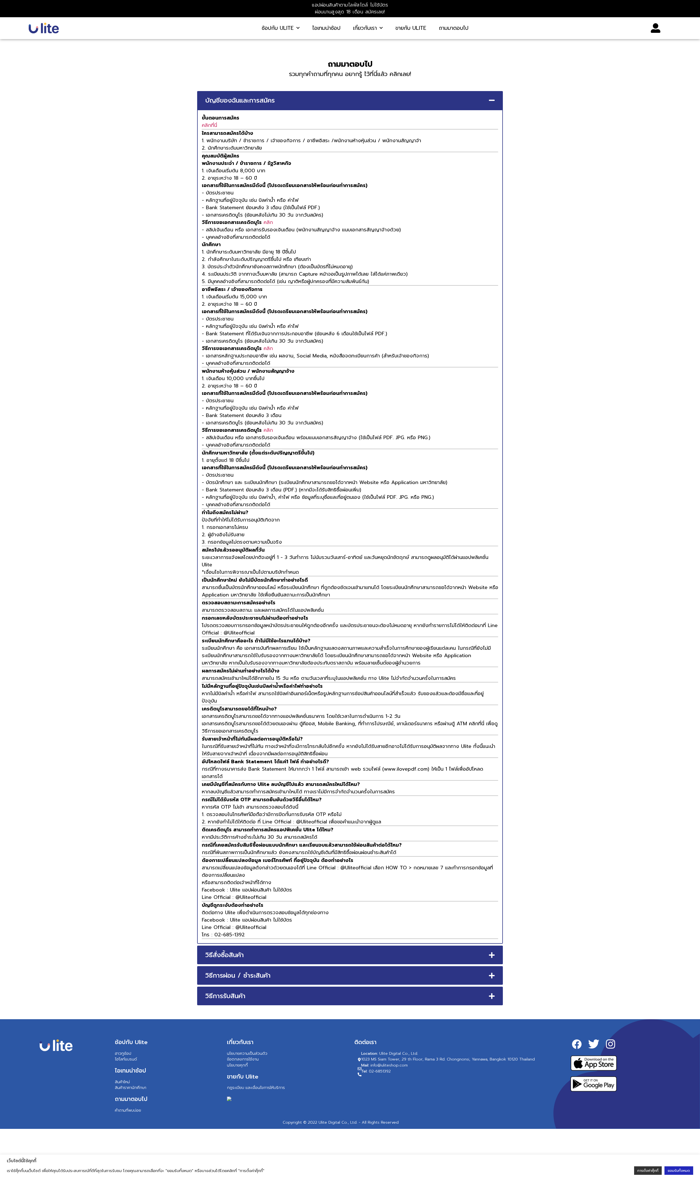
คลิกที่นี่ (209, 125)
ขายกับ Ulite (410, 28)
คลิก (268, 222)
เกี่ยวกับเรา (365, 28)
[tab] (350, 100)
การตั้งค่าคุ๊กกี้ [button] (647, 1170)
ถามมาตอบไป (453, 28)
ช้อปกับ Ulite (278, 28)
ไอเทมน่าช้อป (326, 28)
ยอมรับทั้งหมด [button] (679, 1170)
